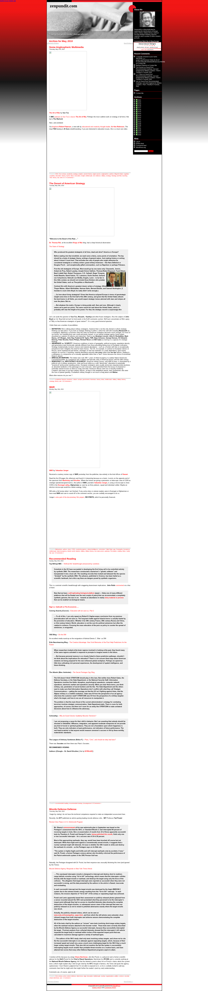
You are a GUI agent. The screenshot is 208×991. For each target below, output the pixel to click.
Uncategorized (87, 803)
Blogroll (116, 174)
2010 (56, 174)
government (86, 379)
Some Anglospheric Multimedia (66, 47)
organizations (110, 976)
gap (114, 549)
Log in (138, 142)
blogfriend (61, 127)
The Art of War (54, 113)
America (64, 379)
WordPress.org (141, 147)
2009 (139, 123)
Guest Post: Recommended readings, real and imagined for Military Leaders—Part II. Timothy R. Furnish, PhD (148, 69)
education (58, 175)
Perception (113, 551)
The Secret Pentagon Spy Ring (83, 672)
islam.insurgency (62, 551)
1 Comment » (67, 978)
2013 (139, 115)
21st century (62, 174)
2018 (139, 106)
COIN (73, 549)
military (103, 175)
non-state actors (99, 551)
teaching (124, 175)
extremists (102, 549)
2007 (139, 127)
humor (68, 175)
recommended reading (61, 803)
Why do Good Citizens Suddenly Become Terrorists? (77, 716)
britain (121, 174)
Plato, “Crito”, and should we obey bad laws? (100, 740)
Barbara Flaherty (141, 65)
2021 (139, 100)
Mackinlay (66, 480)
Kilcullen (76, 480)
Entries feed (140, 143)
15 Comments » (67, 381)
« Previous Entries (53, 43)
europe (80, 379)
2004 (139, 133)
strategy (108, 175)
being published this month (102, 834)
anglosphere (105, 174)
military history (121, 379)
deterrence (80, 976)
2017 (139, 108)
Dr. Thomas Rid (55, 243)
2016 (139, 110)
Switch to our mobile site (8, 1)
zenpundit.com (63, 5)
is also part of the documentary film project (69, 497)
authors (111, 174)
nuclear (103, 976)
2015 (139, 112)
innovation (77, 175)
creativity (52, 175)
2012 (139, 117)
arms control (67, 976)
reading (119, 551)
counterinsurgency (81, 549)
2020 (139, 102)
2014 (139, 113)
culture (75, 379)
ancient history (88, 174)
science (121, 976)
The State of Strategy (56, 246)
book (69, 549)
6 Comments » (59, 553)
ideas (72, 175)
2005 (139, 131)
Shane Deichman (81, 957)
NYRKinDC (89, 751)
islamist (78, 551)
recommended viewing (75, 803)
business (69, 379)
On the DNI (62, 635)
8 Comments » (97, 803)
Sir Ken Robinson (117, 127)
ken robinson (97, 175)
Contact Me (142, 63)
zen (137, 81)
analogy (75, 174)
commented (120, 585)
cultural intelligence (92, 549)
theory (54, 177)
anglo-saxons (97, 174)
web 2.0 (62, 177)
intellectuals (89, 175)
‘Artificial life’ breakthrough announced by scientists (81, 564)
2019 (139, 104)
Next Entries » (128, 43)
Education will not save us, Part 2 (82, 611)
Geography (119, 549)
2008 (139, 125)
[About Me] (147, 19)
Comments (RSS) (110, 987)
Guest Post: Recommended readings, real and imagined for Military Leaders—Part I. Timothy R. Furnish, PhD (149, 83)
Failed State (109, 549)
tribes (124, 551)
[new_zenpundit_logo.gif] (147, 50)
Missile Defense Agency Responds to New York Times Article (70, 869)
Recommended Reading (62, 558)
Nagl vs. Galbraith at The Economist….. (64, 607)
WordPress (116, 986)
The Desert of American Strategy (67, 183)
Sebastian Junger (100, 483)
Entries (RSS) (96, 987)
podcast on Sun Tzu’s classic (65, 117)
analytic (80, 174)
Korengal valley (63, 485)
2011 (139, 119)
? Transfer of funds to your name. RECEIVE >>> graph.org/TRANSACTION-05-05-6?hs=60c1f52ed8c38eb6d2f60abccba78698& (150, 59)
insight (83, 175)
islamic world (71, 551)
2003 (139, 135)
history (64, 175)
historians (93, 379)
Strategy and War (116, 175)
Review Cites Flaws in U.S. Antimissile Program (66, 822)
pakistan (107, 551)
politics (116, 976)
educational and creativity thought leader (96, 127)
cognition (126, 174)
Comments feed (141, 145)
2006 (139, 129)
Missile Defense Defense (62, 809)
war (58, 177)
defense (73, 976)
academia (69, 174)
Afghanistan (58, 549)
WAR (52, 387)
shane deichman (54, 978)
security (126, 976)
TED (50, 177)
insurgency (126, 549)
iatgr (85, 976)
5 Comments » (70, 177)
